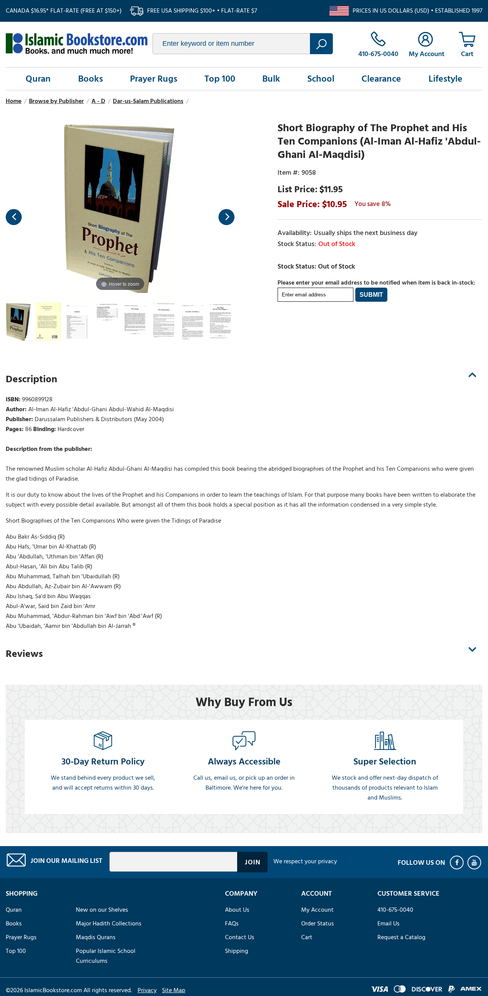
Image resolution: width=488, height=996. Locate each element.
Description (31, 379)
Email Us (388, 923)
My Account (317, 910)
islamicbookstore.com (77, 43)
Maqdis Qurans (96, 937)
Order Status (317, 923)
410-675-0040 (395, 910)
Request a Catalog (401, 937)
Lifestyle (445, 78)
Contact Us (239, 937)
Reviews (24, 654)
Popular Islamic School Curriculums (105, 956)
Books (90, 78)
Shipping (236, 951)
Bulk (271, 78)
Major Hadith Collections (108, 923)
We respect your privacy (305, 861)
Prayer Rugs (153, 78)
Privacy (147, 990)
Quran (38, 78)
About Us (237, 910)
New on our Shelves (102, 910)
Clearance (381, 78)
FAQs (232, 923)
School (320, 78)
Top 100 (219, 78)
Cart (306, 937)
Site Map (173, 990)
